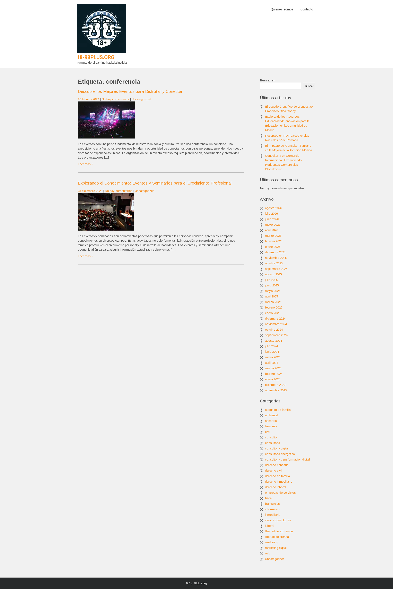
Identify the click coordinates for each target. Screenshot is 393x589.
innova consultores (278, 520)
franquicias (272, 503)
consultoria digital (276, 448)
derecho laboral (275, 487)
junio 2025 (272, 285)
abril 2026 (271, 230)
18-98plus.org (95, 57)
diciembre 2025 (275, 252)
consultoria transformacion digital (287, 459)
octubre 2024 (274, 329)
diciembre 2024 (275, 318)
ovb (267, 553)
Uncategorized (141, 99)
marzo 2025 (273, 302)
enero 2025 (272, 313)
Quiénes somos (282, 9)
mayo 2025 (272, 291)
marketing (271, 542)
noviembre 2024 (276, 324)
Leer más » (85, 164)
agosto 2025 (273, 274)
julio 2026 (271, 213)
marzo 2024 (273, 368)
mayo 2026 (272, 224)
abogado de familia (278, 409)
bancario (271, 426)
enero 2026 (272, 246)
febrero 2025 (273, 307)
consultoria (272, 443)
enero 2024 (272, 379)
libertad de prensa (277, 536)
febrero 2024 (273, 373)
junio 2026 (272, 219)
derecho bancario (277, 465)
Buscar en (267, 80)
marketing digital (276, 548)
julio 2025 (271, 280)
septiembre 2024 (276, 335)
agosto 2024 (273, 340)
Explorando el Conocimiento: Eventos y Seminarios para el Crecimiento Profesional (155, 183)
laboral (269, 525)
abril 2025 (271, 296)
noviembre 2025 (276, 257)
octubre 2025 (274, 263)
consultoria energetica (280, 454)
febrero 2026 (273, 241)
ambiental (271, 415)
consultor (271, 437)
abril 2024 (271, 362)
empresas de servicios (280, 492)
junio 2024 (272, 351)
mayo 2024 (272, 357)
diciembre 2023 (275, 384)
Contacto (306, 9)
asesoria (271, 420)
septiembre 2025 (276, 268)
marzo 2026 (273, 235)
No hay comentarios (115, 99)
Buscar (309, 86)
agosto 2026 (273, 208)
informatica (272, 509)
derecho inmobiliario (278, 481)
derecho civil (273, 470)
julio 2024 (271, 346)
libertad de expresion (279, 531)
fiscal (268, 498)
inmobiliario (272, 514)
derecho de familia (277, 476)
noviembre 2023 (276, 390)
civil (267, 432)
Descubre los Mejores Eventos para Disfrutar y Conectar (130, 91)
